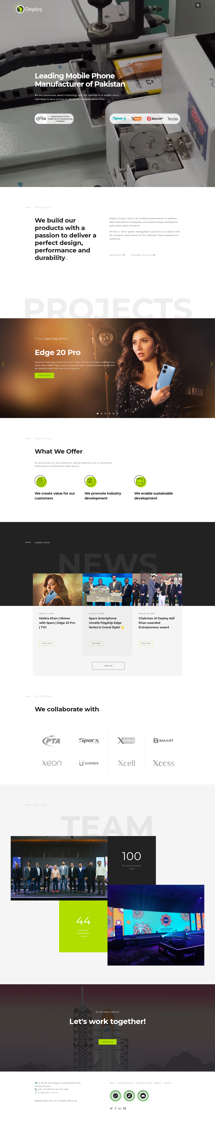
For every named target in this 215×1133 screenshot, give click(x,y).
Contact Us (107, 1042)
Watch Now (47, 643)
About (112, 1083)
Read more (96, 643)
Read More (116, 254)
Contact (167, 1083)
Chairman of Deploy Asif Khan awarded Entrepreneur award (157, 622)
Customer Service (142, 254)
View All (108, 666)
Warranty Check (144, 1083)
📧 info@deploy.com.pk (46, 1092)
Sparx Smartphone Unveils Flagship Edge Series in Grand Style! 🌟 (106, 622)
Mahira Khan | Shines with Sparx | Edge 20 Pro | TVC (57, 622)
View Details (44, 375)
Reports (157, 1083)
